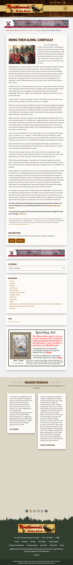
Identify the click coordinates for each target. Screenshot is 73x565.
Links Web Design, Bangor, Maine (45, 561)
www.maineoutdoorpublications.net (19, 224)
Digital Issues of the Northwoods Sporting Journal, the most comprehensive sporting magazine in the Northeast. (36, 550)
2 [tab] (34, 511)
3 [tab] (38, 511)
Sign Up (20, 241)
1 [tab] (31, 511)
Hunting (12, 283)
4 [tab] (42, 511)
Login (12, 241)
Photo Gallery (14, 290)
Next (46, 511)
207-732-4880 (56, 3)
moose (18, 322)
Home (12, 281)
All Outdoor (13, 288)
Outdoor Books (15, 295)
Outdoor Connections (17, 292)
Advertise (13, 297)
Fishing (12, 286)
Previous (26, 511)
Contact (12, 308)
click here (22, 214)
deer (9, 322)
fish (12, 322)
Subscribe (13, 299)
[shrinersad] (36, 24)
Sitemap (57, 561)
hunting (15, 322)
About (12, 302)
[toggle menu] (65, 8)
